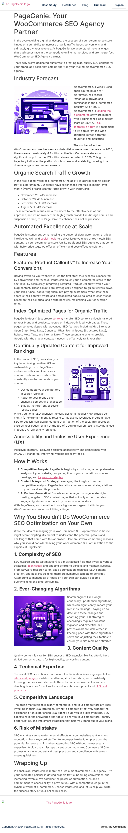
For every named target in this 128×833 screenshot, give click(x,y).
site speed (20, 678)
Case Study (49, 5)
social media (48, 238)
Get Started (69, 5)
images (33, 678)
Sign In (119, 5)
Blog (85, 5)
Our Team (100, 5)
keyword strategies (50, 477)
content (57, 318)
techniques (35, 565)
